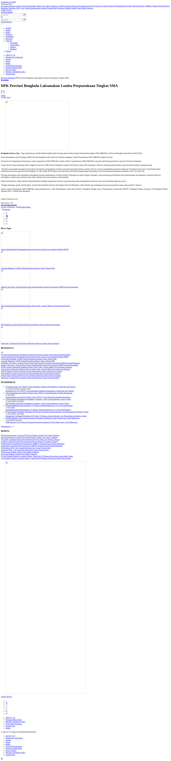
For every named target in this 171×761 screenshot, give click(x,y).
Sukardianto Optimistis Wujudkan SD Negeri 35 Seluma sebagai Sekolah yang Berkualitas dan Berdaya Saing (46, 416)
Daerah (8, 51)
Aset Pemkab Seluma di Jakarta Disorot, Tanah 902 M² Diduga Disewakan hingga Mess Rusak (36, 458)
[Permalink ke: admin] (3, 93)
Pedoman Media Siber (14, 68)
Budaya (13, 47)
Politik (8, 30)
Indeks (10, 12)
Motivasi (13, 49)
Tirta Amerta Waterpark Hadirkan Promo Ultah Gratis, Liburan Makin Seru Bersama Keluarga (35, 306)
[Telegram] (6, 714)
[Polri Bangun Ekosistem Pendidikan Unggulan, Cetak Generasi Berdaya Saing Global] (38, 399)
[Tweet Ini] (7, 217)
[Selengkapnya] (2, 353)
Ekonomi (9, 39)
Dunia (8, 32)
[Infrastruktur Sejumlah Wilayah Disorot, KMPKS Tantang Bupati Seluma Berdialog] (32, 444)
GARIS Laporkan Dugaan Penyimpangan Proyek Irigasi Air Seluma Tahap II (86, 6)
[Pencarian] (2, 17)
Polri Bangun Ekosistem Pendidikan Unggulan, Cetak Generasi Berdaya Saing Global (37, 403)
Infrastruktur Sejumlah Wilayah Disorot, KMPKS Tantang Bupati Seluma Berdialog (32, 446)
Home (8, 61)
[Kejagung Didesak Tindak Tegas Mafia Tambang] (20, 452)
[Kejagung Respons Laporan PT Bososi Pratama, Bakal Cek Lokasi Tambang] (30, 435)
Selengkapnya (6, 426)
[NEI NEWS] (6, 10)
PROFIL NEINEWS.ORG (15, 72)
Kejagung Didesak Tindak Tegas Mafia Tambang (75, 8)
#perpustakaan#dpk (9, 205)
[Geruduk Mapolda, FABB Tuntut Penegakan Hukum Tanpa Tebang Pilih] (15, 266)
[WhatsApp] (6, 709)
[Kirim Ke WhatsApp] (6, 224)
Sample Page (10, 74)
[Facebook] (6, 701)
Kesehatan (14, 43)
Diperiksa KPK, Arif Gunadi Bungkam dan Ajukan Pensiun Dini (32, 8)
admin (3, 96)
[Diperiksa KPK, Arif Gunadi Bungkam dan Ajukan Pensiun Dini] (26, 448)
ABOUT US (10, 55)
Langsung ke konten (8, 2)
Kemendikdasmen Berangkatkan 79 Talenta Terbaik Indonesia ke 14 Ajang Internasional (38, 410)
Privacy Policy (11, 70)
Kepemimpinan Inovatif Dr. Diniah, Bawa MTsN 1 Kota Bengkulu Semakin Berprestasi (38, 397)
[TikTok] (6, 711)
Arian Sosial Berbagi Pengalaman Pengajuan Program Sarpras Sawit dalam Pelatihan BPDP (35, 249)
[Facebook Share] (6, 214)
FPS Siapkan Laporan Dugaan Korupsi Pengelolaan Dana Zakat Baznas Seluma (30, 325)
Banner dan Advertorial (14, 57)
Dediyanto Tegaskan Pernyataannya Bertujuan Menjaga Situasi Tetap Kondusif (30, 343)
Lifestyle (9, 41)
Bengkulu (5, 80)
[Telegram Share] (6, 221)
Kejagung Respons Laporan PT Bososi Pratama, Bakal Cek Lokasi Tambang (29, 6)
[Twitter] (6, 703)
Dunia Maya (14, 45)
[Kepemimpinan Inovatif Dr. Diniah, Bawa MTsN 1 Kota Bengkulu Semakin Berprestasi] (39, 393)
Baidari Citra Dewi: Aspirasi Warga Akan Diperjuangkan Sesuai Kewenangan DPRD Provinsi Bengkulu (39, 287)
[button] (24, 14)
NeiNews (4, 12)
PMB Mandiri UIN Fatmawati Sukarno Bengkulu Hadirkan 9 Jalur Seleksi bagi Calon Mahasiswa (42, 422)
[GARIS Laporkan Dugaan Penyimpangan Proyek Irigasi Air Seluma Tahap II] (30, 440)
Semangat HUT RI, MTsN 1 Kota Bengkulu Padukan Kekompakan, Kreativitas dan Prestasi (40, 391)
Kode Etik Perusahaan (14, 66)
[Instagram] (6, 705)
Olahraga (9, 35)
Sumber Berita (25, 207)
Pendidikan (10, 37)
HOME (8, 28)
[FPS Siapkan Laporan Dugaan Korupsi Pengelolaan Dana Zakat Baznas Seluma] (15, 323)
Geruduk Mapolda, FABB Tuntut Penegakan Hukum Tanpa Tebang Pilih (28, 268)
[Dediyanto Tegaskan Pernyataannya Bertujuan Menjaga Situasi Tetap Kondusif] (15, 341)
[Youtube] (6, 707)
